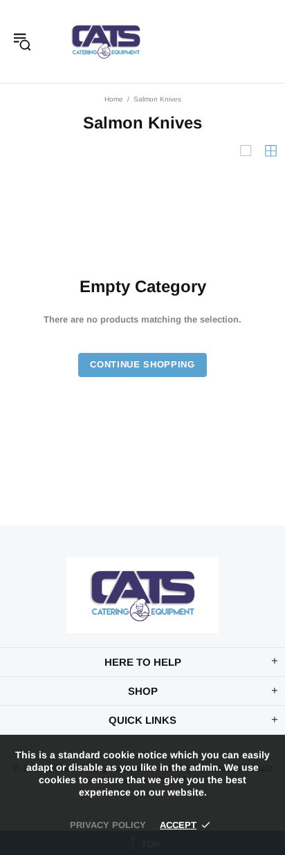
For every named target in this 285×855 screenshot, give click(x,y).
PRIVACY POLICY (108, 825)
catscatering (105, 41)
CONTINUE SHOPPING (142, 364)
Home (113, 99)
